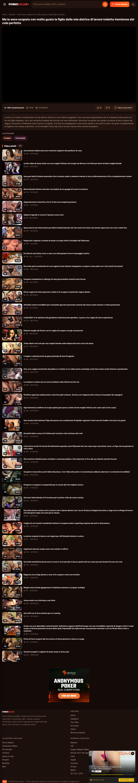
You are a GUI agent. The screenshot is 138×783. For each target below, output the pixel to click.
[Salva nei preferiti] (19, 152)
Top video (74, 722)
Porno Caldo (19, 781)
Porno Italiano (121, 4)
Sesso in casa (8, 756)
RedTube (6, 763)
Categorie (74, 719)
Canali (72, 729)
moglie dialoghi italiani (79, 749)
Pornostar (74, 726)
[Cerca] (105, 4)
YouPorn (5, 753)
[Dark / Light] (133, 4)
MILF (4, 766)
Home (4, 14)
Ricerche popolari (77, 732)
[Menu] (4, 4)
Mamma (73, 742)
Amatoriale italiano (10, 746)
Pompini (12, 14)
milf (71, 746)
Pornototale (20, 138)
